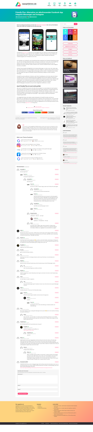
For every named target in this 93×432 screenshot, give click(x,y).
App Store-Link (25, 52)
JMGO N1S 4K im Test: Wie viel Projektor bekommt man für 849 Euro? (71, 108)
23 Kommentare (39, 145)
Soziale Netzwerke (38, 107)
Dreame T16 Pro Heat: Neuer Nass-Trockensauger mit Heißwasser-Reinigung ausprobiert (71, 121)
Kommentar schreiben (40, 141)
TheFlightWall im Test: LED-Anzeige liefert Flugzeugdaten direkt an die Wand (71, 126)
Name (19, 385)
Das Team (70, 54)
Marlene (33, 145)
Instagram (43, 107)
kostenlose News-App (20, 411)
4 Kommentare (40, 159)
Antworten (56, 169)
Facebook (28, 107)
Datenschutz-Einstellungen (73, 423)
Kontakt (70, 52)
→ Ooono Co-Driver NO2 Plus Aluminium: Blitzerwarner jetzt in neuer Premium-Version (70, 144)
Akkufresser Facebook (41, 25)
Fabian (33, 154)
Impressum (40, 407)
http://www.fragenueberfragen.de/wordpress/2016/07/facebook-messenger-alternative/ (36, 367)
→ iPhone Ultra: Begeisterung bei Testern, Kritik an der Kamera (70, 158)
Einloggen (70, 49)
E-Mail (19, 389)
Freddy (33, 150)
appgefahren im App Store (70, 46)
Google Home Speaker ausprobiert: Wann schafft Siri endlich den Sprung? (71, 116)
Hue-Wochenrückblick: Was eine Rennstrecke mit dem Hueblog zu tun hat (70, 99)
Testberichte (70, 43)
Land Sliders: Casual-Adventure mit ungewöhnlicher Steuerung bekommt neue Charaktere (26, 118)
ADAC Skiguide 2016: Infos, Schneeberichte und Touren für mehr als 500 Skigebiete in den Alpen (50, 118)
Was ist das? (27, 18)
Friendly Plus (47, 107)
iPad (38, 106)
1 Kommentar (38, 154)
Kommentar (20, 374)
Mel (23, 125)
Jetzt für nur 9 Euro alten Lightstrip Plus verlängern (69, 84)
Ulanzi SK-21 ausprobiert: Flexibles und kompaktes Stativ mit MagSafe (71, 113)
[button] (25, 112)
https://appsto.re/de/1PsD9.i (29, 330)
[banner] (26, 4)
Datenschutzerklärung (42, 408)
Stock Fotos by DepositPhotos (63, 423)
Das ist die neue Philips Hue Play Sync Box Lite (70, 70)
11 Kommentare (39, 150)
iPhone (36, 106)
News (41, 106)
